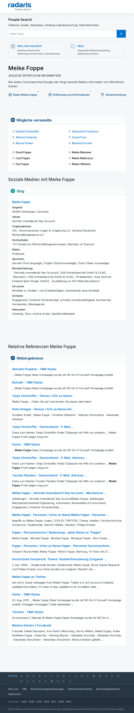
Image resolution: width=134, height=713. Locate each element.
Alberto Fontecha (26, 137)
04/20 (31, 701)
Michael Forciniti (82, 143)
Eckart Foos (79, 137)
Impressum (14, 694)
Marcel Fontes (24, 143)
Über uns (13, 689)
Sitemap (12, 675)
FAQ (24, 689)
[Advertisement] (67, 108)
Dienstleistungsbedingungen (47, 689)
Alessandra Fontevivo (85, 131)
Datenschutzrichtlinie (80, 689)
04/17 (54, 701)
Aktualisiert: (13, 701)
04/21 (24, 701)
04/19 (39, 701)
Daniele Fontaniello (27, 131)
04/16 (61, 701)
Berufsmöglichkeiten (108, 689)
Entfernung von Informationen (71, 94)
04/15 (68, 701)
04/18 (46, 701)
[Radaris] (19, 4)
